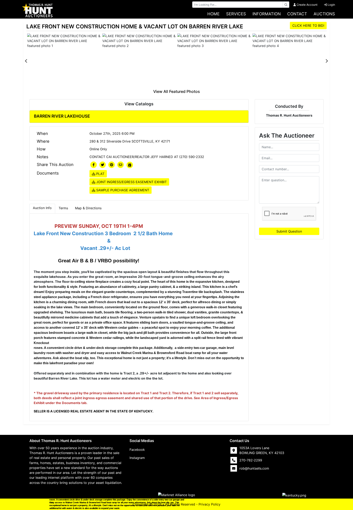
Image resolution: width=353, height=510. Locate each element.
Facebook (137, 450)
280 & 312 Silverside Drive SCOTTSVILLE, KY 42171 (129, 141)
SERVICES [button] (236, 13)
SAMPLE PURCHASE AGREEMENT (122, 190)
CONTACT (297, 13)
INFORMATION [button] (266, 13)
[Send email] (120, 164)
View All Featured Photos (176, 91)
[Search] (286, 4)
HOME (213, 13)
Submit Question (289, 231)
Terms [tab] (63, 208)
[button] (93, 164)
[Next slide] (326, 61)
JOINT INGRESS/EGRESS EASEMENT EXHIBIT (131, 182)
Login (331, 4)
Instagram (137, 458)
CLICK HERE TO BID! (308, 25)
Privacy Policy (209, 504)
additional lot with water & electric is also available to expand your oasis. (84, 508)
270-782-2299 (250, 460)
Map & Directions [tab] (88, 208)
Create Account (307, 4)
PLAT (99, 174)
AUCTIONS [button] (324, 13)
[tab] (42, 209)
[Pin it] (111, 164)
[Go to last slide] (26, 61)
